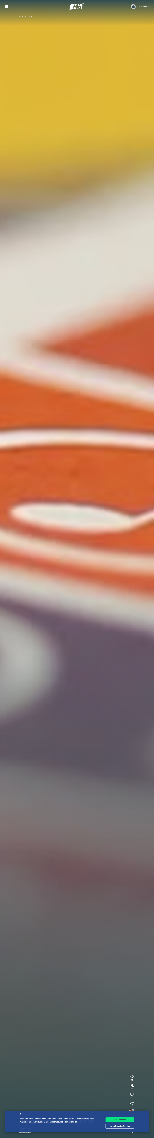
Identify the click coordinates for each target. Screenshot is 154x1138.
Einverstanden (120, 1120)
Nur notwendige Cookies (120, 1126)
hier (75, 1122)
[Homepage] (77, 6)
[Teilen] (132, 1103)
